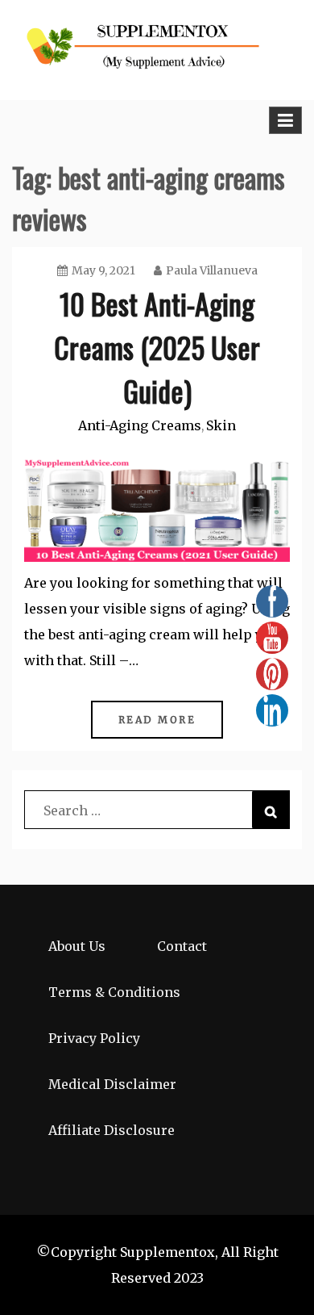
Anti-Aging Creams (139, 425)
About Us (76, 946)
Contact (182, 946)
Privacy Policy (94, 1038)
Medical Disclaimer (112, 1084)
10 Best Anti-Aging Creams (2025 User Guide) (157, 347)
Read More (157, 720)
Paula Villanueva (212, 270)
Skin (221, 425)
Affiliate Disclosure (111, 1130)
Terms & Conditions (114, 992)
